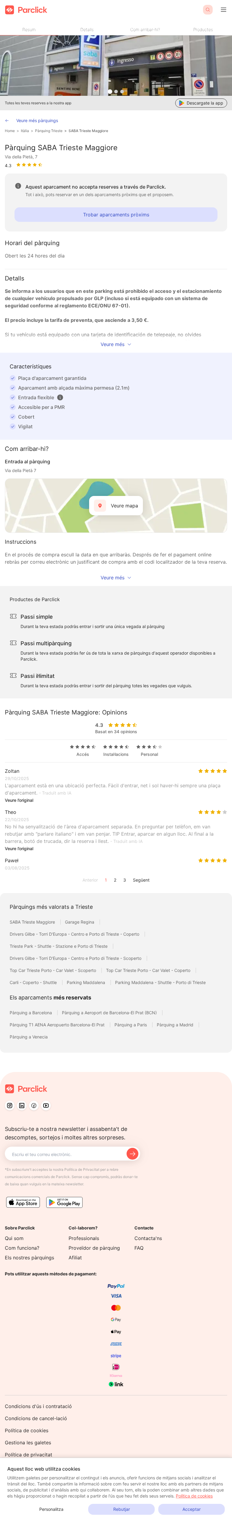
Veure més (112, 344)
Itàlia (25, 130)
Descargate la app (205, 102)
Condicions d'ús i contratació (38, 1406)
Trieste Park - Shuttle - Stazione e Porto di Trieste (59, 946)
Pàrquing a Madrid (176, 1024)
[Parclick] (26, 10)
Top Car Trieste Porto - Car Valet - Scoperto (53, 970)
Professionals (84, 1238)
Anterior (90, 879)
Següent (141, 879)
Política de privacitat (28, 1455)
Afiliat (75, 1258)
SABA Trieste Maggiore (88, 130)
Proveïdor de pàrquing (94, 1248)
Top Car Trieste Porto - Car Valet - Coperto (149, 970)
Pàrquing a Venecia (29, 1036)
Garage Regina (80, 922)
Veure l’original (19, 800)
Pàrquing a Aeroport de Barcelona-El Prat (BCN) (110, 1012)
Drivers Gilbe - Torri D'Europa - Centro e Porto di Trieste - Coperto (75, 934)
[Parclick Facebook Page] (34, 1105)
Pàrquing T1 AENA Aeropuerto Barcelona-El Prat (58, 1024)
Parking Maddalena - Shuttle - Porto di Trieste (160, 982)
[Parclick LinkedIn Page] (22, 1105)
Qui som (14, 1238)
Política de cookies (26, 1430)
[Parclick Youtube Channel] (46, 1105)
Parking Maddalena (86, 982)
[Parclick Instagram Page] (9, 1105)
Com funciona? (22, 1248)
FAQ (138, 1248)
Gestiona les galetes (28, 1442)
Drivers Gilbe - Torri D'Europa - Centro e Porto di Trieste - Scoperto (76, 958)
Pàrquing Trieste (49, 130)
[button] (60, 397)
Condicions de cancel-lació (36, 1418)
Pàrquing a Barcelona (31, 1012)
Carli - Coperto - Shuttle (34, 982)
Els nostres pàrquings (29, 1258)
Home (10, 130)
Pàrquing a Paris (131, 1024)
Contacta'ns (148, 1238)
